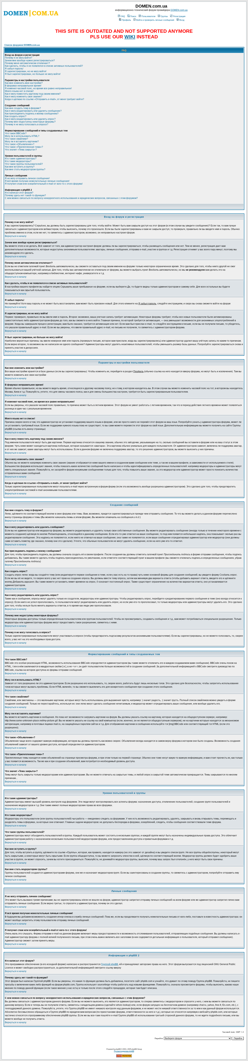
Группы (164, 16)
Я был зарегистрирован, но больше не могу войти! (32, 74)
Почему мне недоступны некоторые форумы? (30, 121)
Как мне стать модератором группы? (25, 169)
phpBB (118, 1049)
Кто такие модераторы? (18, 161)
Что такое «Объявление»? (19, 144)
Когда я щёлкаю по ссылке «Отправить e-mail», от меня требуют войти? (44, 99)
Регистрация (179, 16)
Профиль (126, 20)
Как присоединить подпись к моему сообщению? (32, 113)
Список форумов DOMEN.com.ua (22, 45)
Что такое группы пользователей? (24, 164)
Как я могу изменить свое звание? (23, 96)
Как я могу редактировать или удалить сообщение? (33, 111)
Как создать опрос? (15, 116)
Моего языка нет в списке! (19, 91)
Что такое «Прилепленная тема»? (24, 147)
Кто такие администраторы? (20, 158)
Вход (181, 20)
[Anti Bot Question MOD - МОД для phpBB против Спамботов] (124, 1057)
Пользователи (148, 16)
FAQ (123, 16)
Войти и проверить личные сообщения (155, 20)
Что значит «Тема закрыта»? (21, 149)
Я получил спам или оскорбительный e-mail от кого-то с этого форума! (44, 183)
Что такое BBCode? (16, 133)
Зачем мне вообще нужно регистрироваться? (30, 60)
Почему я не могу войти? (18, 57)
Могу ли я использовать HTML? (22, 136)
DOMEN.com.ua (179, 10)
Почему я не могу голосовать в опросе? (26, 124)
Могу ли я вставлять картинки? (22, 141)
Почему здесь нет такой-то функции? (25, 195)
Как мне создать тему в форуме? (23, 108)
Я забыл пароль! (14, 68)
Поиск (133, 16)
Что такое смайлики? (16, 138)
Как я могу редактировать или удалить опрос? (30, 119)
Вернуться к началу (15, 236)
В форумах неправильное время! (23, 85)
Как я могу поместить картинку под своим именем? (33, 93)
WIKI (129, 36)
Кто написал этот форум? (19, 192)
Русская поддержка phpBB (124, 1051)
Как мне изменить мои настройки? (24, 83)
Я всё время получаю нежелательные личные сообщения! (37, 181)
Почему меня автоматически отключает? (27, 63)
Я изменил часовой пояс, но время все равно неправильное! (38, 88)
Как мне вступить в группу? (19, 166)
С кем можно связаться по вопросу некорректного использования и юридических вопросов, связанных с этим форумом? (71, 198)
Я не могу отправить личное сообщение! (27, 178)
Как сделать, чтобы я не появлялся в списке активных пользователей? (44, 66)
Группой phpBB (109, 964)
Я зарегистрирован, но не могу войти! (25, 71)
